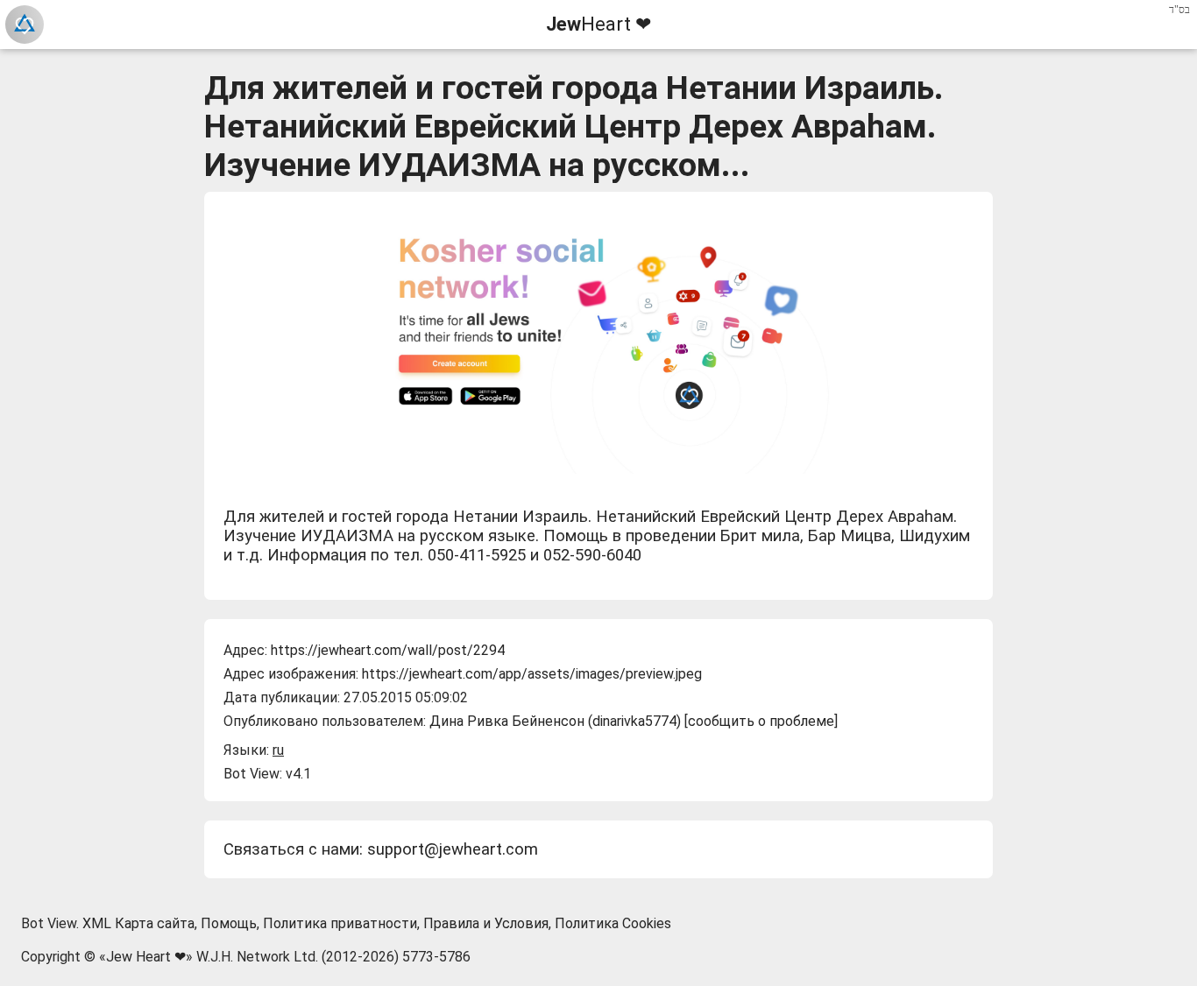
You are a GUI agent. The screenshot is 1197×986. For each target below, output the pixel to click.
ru (278, 750)
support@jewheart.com (452, 849)
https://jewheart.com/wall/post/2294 (388, 650)
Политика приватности (340, 923)
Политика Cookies (613, 923)
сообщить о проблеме (761, 721)
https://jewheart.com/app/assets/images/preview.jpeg (532, 674)
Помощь (229, 923)
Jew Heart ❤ (146, 956)
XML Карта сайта (138, 923)
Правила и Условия (486, 923)
